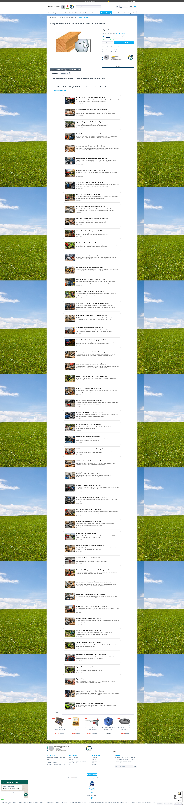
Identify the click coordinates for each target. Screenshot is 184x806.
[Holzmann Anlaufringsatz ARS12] (76, 721)
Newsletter (94, 757)
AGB (70, 764)
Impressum (94, 764)
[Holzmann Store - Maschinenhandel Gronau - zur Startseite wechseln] (58, 8)
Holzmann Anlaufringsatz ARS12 (76, 728)
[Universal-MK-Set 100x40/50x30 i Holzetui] (59, 721)
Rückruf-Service (96, 761)
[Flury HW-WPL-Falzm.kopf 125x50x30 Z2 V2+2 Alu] (108, 721)
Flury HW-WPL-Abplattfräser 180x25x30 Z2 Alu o (124, 728)
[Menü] (182, 792)
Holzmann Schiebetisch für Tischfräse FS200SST (91, 728)
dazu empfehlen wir (56, 713)
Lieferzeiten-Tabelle (92, 778)
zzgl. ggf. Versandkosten (120, 33)
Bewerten (122, 47)
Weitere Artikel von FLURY (60, 90)
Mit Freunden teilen (58, 69)
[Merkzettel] (117, 6)
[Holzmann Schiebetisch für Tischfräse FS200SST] (92, 721)
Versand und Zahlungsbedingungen (78, 761)
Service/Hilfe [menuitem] (132, 1)
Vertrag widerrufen (92, 774)
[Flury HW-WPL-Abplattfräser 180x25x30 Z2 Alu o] (125, 721)
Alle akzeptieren (168, 803)
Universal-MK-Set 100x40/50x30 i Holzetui (59, 728)
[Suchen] (99, 6)
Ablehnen (159, 803)
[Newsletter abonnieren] (135, 766)
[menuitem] (88, 6)
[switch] (179, 800)
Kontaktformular (6, 797)
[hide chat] (26, 782)
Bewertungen (65, 73)
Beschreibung (54, 73)
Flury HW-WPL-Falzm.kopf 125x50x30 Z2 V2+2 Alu (108, 728)
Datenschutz (95, 762)
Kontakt (71, 759)
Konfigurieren (178, 803)
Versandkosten (74, 777)
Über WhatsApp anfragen (73, 69)
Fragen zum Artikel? (58, 88)
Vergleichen (106, 47)
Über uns (94, 759)
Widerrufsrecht (73, 762)
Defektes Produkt (73, 757)
